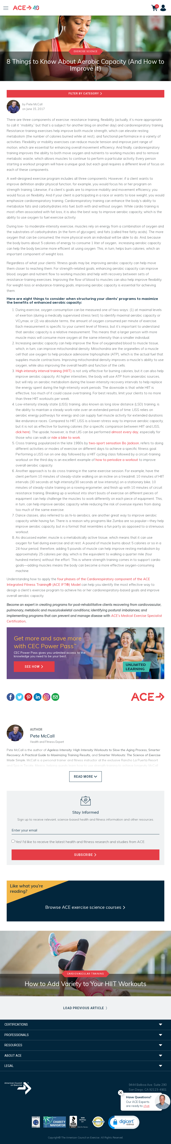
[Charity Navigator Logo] (54, 1121)
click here (22, 432)
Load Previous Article (84, 1008)
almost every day (124, 432)
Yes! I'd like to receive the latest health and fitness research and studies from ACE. (80, 841)
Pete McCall (34, 104)
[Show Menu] (5, 8)
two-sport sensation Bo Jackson (113, 443)
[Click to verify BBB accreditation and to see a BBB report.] (78, 1121)
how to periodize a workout (117, 460)
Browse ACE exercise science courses (83, 907)
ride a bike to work (65, 437)
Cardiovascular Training (85, 973)
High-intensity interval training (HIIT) (44, 371)
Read (83, 776)
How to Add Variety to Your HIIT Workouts (85, 984)
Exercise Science (86, 51)
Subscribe (84, 855)
